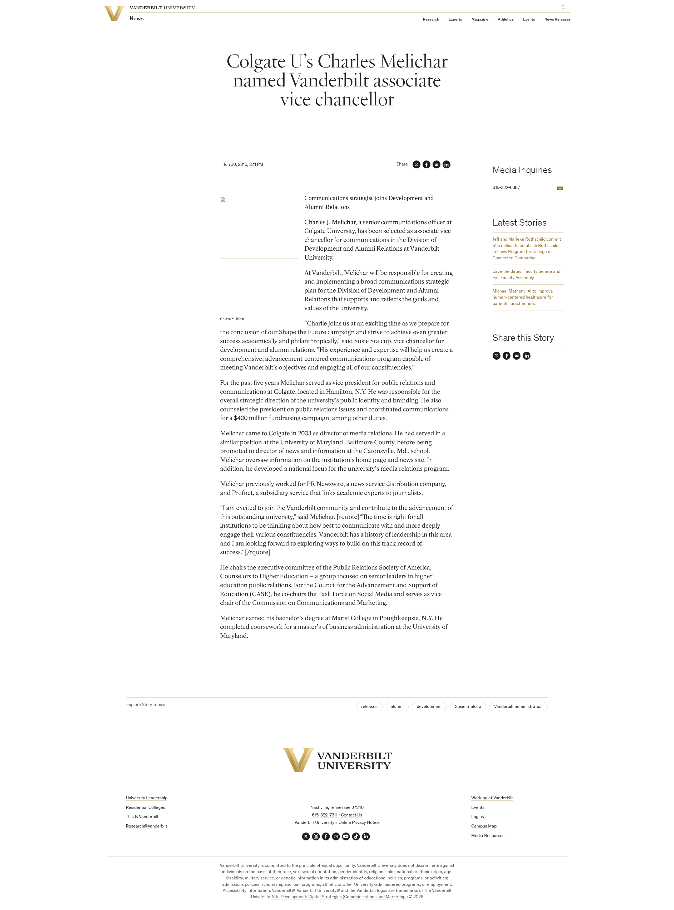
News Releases (557, 20)
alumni (397, 707)
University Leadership (146, 798)
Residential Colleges (145, 808)
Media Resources (487, 836)
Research (431, 20)
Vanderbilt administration (518, 707)
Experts (455, 20)
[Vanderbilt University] (337, 759)
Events (529, 20)
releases (369, 707)
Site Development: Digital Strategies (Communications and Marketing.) (340, 897)
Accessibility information (246, 891)
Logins (477, 817)
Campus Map (484, 826)
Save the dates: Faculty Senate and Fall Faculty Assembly (526, 275)
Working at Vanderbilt (492, 798)
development (429, 707)
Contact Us (351, 815)
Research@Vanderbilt (146, 826)
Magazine (480, 20)
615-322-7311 (324, 815)
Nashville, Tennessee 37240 (337, 808)
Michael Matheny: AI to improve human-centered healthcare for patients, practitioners (523, 297)
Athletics (506, 20)
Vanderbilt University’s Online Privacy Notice (337, 823)
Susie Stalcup (468, 707)
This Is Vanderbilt (142, 817)
